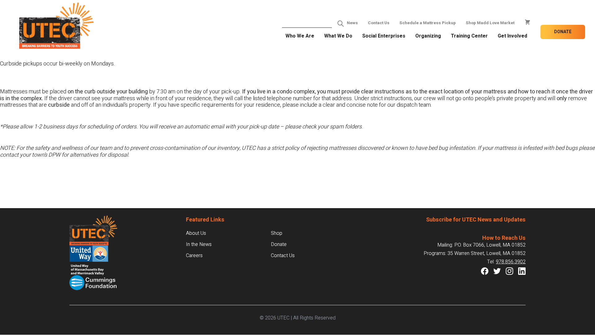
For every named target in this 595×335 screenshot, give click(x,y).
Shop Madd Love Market (490, 23)
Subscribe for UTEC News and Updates (476, 220)
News (352, 23)
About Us (196, 233)
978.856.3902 (511, 262)
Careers (194, 255)
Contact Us (379, 23)
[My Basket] (527, 22)
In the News (199, 244)
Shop (276, 233)
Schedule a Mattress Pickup (427, 23)
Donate (562, 32)
